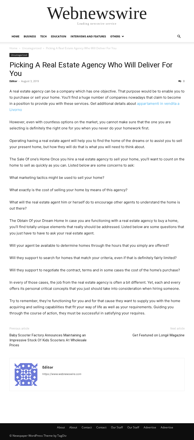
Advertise (150, 427)
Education (58, 36)
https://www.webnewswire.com (61, 374)
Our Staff (117, 427)
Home (15, 36)
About (61, 427)
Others (115, 36)
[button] (179, 36)
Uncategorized (31, 48)
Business (30, 36)
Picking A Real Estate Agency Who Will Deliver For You (91, 69)
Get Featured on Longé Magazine (158, 335)
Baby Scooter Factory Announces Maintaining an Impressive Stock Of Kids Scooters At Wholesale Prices (48, 340)
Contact (87, 427)
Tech (43, 36)
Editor (13, 81)
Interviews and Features (88, 36)
